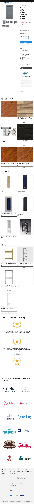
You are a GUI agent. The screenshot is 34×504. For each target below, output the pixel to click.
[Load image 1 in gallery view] (4, 22)
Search (3, 475)
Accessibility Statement (13, 485)
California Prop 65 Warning (12, 481)
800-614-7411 (27, 58)
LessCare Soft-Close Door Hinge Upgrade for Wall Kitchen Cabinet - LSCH (8, 141)
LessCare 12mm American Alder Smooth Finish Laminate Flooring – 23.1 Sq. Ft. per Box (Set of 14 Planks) (24, 163)
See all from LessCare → (4, 99)
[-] (22, 38)
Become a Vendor (12, 483)
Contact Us (3, 480)
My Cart (3, 471)
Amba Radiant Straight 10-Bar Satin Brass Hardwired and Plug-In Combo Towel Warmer (8, 263)
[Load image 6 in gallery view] (7, 26)
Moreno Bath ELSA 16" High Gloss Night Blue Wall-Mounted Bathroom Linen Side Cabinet (25, 191)
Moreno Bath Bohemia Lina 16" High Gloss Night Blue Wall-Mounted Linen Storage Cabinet (8, 213)
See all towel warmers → (4, 245)
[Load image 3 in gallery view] (11, 22)
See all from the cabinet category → (6, 172)
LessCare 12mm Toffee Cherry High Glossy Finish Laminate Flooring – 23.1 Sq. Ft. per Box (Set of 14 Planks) (8, 118)
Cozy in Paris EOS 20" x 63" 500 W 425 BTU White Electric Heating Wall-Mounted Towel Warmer (8, 309)
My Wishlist (3, 473)
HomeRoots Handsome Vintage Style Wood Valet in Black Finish (24, 236)
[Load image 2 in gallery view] (7, 22)
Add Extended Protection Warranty (25, 36)
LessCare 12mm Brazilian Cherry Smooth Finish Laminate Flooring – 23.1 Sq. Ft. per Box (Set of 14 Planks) (8, 163)
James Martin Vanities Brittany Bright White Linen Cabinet (8, 236)
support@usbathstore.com (27, 59)
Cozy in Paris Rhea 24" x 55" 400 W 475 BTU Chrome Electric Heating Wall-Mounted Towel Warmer (24, 263)
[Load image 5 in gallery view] (4, 26)
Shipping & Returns (12, 473)
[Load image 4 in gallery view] (15, 22)
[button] (2, 3)
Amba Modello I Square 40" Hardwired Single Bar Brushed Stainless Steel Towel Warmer (25, 286)
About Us (11, 475)
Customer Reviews (12, 471)
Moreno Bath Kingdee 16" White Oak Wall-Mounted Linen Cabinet (8, 191)
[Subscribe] (23, 490)
